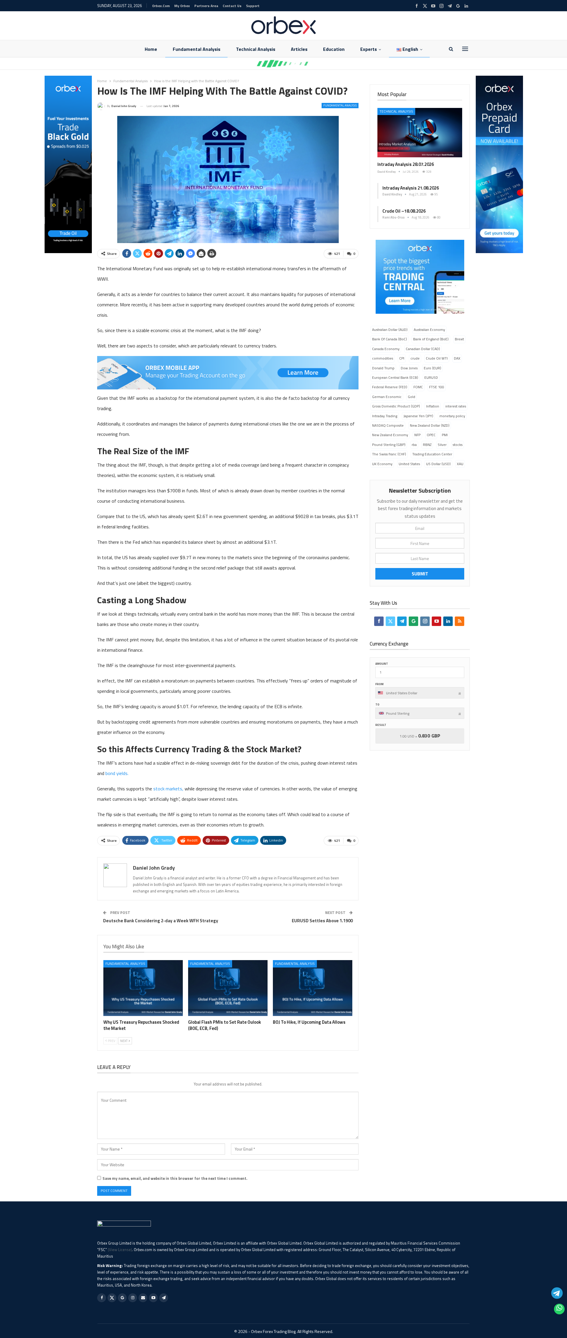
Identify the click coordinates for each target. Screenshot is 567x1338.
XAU (460, 464)
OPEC (431, 435)
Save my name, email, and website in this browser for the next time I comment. (174, 1178)
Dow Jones (409, 368)
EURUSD (431, 377)
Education (334, 49)
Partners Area (206, 6)
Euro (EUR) (432, 368)
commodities (382, 358)
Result (380, 725)
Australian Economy (429, 329)
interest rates (455, 406)
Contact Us (232, 6)
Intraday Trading (384, 416)
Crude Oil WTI (437, 358)
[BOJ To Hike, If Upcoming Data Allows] (312, 988)
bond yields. (116, 773)
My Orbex (182, 6)
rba (414, 444)
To (377, 704)
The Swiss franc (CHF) (389, 454)
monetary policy (452, 416)
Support (253, 6)
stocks (457, 444)
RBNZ (427, 444)
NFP (417, 435)
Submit (420, 573)
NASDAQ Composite (388, 425)
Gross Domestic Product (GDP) (396, 406)
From (379, 684)
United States (409, 464)
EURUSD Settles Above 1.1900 (322, 920)
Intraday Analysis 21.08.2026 (410, 188)
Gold (411, 396)
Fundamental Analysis (196, 49)
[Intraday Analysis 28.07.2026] (419, 132)
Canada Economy (386, 349)
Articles (299, 49)
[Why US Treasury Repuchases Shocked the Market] (143, 988)
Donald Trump (383, 368)
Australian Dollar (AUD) (390, 329)
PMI (445, 435)
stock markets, (168, 788)
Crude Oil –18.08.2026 (404, 211)
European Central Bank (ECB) (395, 377)
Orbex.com (161, 6)
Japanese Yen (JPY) (418, 416)
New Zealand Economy (390, 435)
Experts (368, 49)
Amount (381, 663)
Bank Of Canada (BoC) (389, 339)
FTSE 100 (436, 387)
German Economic (387, 396)
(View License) (120, 1250)
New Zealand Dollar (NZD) (429, 425)
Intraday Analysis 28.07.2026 (405, 164)
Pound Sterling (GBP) (388, 444)
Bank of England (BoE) (431, 339)
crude (415, 358)
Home (151, 49)
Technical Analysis (255, 49)
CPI (401, 358)
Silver (442, 444)
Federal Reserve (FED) (389, 387)
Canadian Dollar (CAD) (423, 349)
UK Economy (382, 464)
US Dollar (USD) (438, 464)
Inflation (432, 406)
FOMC (418, 387)
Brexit (459, 339)
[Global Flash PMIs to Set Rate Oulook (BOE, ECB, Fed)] (228, 988)
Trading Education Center (432, 454)
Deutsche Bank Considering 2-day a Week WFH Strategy (160, 920)
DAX (457, 358)
